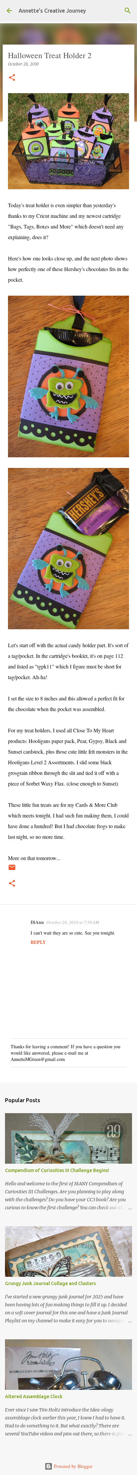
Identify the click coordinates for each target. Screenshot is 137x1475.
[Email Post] (12, 870)
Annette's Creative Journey (52, 11)
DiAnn (37, 922)
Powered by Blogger (72, 1466)
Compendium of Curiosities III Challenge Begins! (57, 1170)
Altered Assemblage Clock (34, 1396)
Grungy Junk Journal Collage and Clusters (50, 1283)
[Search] (128, 11)
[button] (12, 78)
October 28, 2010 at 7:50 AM (73, 922)
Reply (38, 942)
